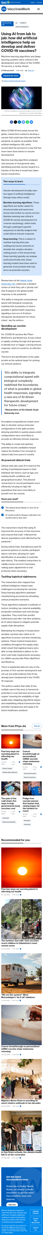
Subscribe (12, 1205)
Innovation (27, 820)
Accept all (36, 1229)
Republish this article (10, 76)
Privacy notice (8, 1232)
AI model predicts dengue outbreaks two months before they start (23, 516)
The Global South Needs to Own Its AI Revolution (22, 509)
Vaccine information (30, 773)
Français (39, 2)
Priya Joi (31, 70)
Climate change (7, 768)
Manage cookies (36, 1212)
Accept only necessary (36, 1220)
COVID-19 (23, 23)
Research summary (29, 777)
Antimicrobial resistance (10, 772)
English (32, 2)
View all (37, 726)
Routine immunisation (9, 822)
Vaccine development (22, 27)
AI (16, 23)
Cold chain (6, 818)
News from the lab (7, 23)
